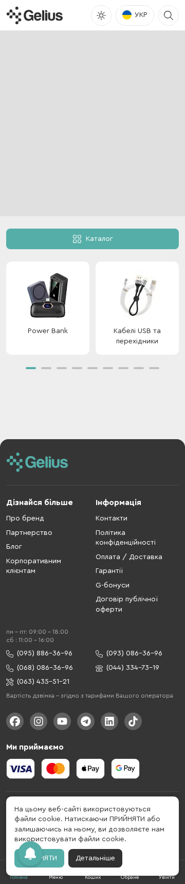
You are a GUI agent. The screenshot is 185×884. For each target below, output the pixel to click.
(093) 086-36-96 (134, 653)
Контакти (111, 518)
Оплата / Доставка (129, 557)
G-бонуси (113, 585)
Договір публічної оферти (127, 604)
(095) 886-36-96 (44, 653)
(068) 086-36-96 (45, 667)
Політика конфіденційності (126, 538)
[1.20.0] (34, 15)
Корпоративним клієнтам (33, 566)
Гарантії (109, 571)
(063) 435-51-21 (43, 681)
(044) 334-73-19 (132, 667)
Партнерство (29, 532)
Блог (14, 546)
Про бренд (25, 518)
